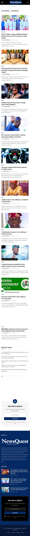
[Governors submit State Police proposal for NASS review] (15, 155)
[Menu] (2, 2)
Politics (18, 532)
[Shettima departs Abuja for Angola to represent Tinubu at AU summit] (5, 489)
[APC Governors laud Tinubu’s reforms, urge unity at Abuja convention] (15, 123)
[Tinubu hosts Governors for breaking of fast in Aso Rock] (15, 220)
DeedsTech (15, 529)
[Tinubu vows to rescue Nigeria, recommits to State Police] (15, 188)
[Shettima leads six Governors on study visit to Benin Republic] (15, 91)
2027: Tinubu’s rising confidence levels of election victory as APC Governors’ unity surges (14, 36)
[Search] (28, 2)
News (9, 532)
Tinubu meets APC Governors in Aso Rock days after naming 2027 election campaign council (14, 70)
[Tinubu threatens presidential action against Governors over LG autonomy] (15, 252)
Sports (22, 532)
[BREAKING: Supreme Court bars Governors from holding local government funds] (15, 317)
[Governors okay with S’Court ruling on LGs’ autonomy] (15, 285)
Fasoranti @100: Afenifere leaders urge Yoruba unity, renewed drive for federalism (19, 471)
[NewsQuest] (15, 2)
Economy (13, 532)
